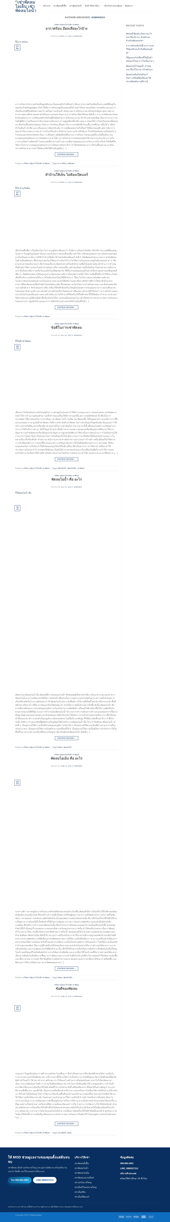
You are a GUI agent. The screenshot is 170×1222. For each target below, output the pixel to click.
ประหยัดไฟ (62, 1133)
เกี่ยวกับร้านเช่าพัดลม (113, 6)
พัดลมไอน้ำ (62, 468)
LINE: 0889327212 (129, 1168)
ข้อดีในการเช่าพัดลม (66, 327)
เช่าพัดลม (80, 468)
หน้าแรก (46, 6)
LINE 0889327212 (45, 1180)
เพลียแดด (70, 163)
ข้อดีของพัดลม (66, 988)
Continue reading (66, 154)
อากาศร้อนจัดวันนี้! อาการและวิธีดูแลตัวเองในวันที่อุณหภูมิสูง (140, 49)
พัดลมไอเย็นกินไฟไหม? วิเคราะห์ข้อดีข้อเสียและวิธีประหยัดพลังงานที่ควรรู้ (138, 77)
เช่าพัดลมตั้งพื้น (59, 6)
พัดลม (60, 747)
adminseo (98, 17)
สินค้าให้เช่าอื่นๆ (92, 6)
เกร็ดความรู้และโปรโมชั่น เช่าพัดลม (66, 24)
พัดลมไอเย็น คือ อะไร (66, 758)
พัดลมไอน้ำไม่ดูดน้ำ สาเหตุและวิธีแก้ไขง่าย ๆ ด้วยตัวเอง (139, 68)
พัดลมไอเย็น (71, 468)
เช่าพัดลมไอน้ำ (75, 6)
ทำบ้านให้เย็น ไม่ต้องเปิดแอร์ (66, 174)
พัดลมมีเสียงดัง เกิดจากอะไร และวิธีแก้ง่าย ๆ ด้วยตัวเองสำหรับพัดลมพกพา (139, 37)
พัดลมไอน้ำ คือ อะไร (66, 479)
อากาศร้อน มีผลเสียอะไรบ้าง (67, 28)
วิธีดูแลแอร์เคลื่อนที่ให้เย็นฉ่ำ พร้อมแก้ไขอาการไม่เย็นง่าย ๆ (140, 59)
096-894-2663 (126, 1163)
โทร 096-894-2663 (20, 1180)
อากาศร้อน (62, 163)
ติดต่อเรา (129, 6)
